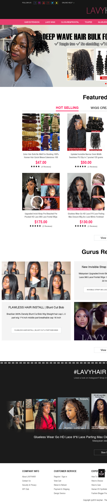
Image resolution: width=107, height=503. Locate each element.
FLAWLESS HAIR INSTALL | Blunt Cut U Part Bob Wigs (36, 330)
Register (57, 476)
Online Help (67, 3)
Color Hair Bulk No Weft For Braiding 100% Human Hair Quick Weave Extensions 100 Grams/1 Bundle (41, 157)
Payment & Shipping (61, 489)
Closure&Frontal (70, 22)
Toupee (88, 22)
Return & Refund (60, 485)
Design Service (59, 493)
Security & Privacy (29, 485)
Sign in (64, 476)
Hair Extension (31, 22)
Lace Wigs (50, 22)
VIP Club (25, 489)
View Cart (57, 481)
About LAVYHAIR (29, 476)
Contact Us (26, 481)
